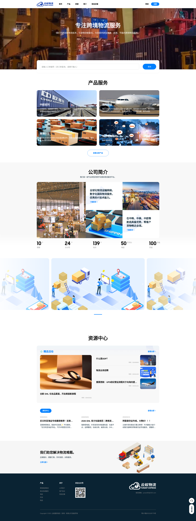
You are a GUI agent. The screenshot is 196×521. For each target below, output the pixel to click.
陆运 (41, 500)
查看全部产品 (98, 153)
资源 (77, 4)
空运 (41, 497)
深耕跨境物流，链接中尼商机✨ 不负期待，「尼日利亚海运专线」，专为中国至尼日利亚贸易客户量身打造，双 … (56, 427)
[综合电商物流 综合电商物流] (129, 120)
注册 (155, 4)
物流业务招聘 (102, 370)
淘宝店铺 (95, 4)
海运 (41, 494)
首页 (60, 4)
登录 (147, 4)
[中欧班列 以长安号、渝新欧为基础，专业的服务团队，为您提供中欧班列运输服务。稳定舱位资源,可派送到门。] (67, 91)
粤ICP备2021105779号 (148, 513)
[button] (98, 314)
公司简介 (62, 488)
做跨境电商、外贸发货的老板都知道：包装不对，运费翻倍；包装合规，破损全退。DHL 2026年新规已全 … (97, 427)
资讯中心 (45, 411)
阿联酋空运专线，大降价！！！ (137, 421)
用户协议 (62, 491)
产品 (68, 4)
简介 (85, 4)
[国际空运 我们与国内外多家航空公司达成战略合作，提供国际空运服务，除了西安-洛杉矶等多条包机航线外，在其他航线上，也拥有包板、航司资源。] (129, 91)
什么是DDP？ (102, 359)
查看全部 (151, 351)
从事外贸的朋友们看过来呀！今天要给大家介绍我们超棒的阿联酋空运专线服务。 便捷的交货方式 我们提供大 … (139, 427)
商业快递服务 (44, 491)
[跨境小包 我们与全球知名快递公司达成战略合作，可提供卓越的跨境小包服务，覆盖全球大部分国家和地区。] (67, 120)
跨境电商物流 (44, 488)
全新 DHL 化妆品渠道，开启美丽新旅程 (58, 394)
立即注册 (43, 462)
